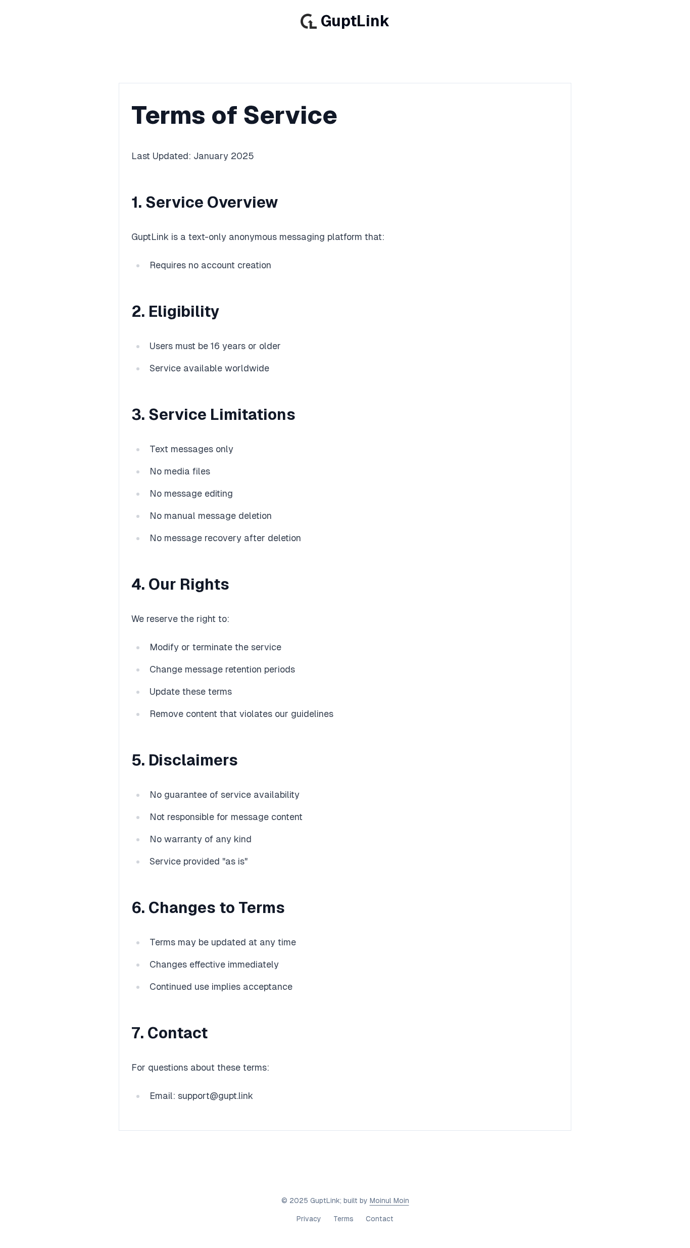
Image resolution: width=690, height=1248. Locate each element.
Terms (343, 1219)
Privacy (309, 1219)
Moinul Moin (389, 1200)
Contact (379, 1219)
